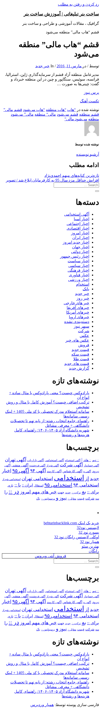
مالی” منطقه (45, 114)
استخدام (82, 284)
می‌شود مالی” (75, 119)
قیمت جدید (80, 350)
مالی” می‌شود (22, 114)
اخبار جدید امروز (76, 242)
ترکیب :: (76, 492)
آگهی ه (87, 471)
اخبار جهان (80, 247)
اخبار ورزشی (78, 280)
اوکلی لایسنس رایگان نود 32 (76, 537)
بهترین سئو (90, 546)
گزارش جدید (79, 368)
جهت (61, 492)
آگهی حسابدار (91, 465)
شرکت (83, 331)
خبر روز (82, 298)
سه (97, 498)
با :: (17, 485)
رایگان (94, 551)
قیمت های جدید (76, 363)
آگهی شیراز (52, 465)
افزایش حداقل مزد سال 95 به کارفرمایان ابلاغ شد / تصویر (52, 180)
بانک (86, 289)
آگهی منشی (20, 465)
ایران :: (27, 485)
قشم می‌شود (67, 114)
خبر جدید (42, 66)
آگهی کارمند (54, 471)
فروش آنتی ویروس (50, 556)
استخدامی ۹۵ (58, 484)
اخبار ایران (80, 238)
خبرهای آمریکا (77, 312)
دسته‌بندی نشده (76, 322)
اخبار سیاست (78, 261)
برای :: (93, 491)
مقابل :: (72, 498)
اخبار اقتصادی (78, 228)
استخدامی (69, 478)
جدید (68, 492)
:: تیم (95, 460)
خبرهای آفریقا (78, 308)
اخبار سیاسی (78, 266)
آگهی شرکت (71, 464)
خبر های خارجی (76, 303)
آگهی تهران (15, 459)
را (6, 491)
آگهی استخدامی (76, 214)
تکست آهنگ (89, 101)
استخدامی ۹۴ (86, 484)
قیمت (80, 498)
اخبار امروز (80, 233)
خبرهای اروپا (79, 317)
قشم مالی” (12, 110)
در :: (14, 491)
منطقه (93, 119)
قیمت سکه (80, 354)
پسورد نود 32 (88, 532)
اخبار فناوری (79, 275)
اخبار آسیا (81, 219)
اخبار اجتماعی (78, 224)
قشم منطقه (89, 114)
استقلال (38, 485)
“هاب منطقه (56, 110)
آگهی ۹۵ (20, 470)
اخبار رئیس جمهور (74, 256)
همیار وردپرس (42, 705)
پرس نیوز (91, 92)
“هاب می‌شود (34, 110)
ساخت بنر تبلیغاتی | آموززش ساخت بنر (61, 13)
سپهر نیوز (81, 326)
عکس (84, 336)
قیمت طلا (81, 359)
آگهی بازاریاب (35, 460)
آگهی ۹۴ (38, 470)
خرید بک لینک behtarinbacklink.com (71, 523)
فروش (83, 345)
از (87, 478)
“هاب (71, 110)
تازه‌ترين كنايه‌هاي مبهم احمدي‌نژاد (71, 175)
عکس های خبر (77, 340)
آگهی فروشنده (37, 465)
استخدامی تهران (37, 478)
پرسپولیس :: (48, 498)
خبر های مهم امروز (38, 491)
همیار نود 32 (89, 542)
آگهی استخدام (72, 460)
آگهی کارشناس (72, 471)
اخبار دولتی (80, 252)
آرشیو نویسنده (87, 154)
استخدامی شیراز (11, 479)
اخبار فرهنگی (78, 270)
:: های (87, 460)
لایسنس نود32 (88, 528)
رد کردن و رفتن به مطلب (78, 4)
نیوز (63, 497)
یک (38, 498)
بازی (10, 485)
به (84, 491)
